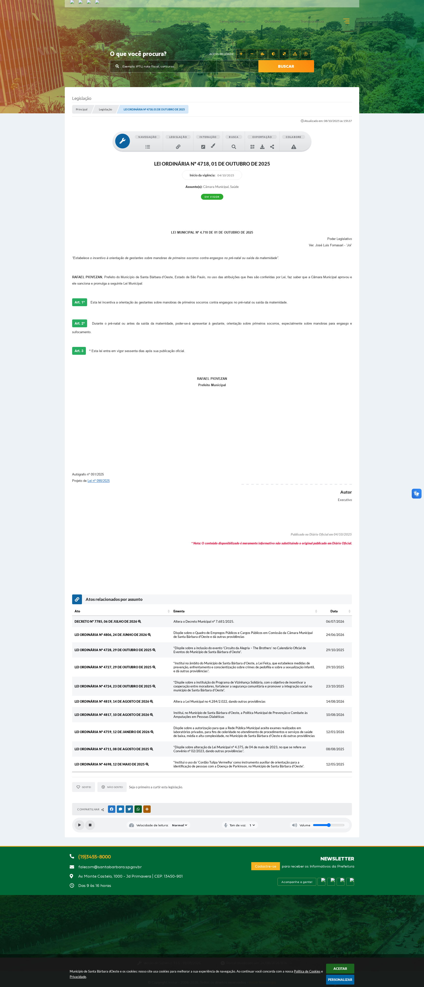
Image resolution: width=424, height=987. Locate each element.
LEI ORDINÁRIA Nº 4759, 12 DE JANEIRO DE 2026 (112, 732)
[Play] (79, 825)
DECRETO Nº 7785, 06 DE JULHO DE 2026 (106, 621)
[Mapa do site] (295, 54)
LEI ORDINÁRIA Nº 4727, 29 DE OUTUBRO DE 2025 (113, 667)
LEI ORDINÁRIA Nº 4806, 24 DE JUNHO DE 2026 (111, 635)
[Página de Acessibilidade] (306, 54)
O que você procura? (138, 54)
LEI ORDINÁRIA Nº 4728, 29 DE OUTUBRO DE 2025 (113, 650)
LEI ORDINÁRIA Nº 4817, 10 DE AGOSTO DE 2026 (112, 715)
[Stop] (90, 825)
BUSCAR (286, 66)
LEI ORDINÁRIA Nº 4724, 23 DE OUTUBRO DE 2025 (113, 686)
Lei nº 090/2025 (99, 481)
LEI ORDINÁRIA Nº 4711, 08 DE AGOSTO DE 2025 (112, 749)
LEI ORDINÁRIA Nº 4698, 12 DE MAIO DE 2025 (110, 764)
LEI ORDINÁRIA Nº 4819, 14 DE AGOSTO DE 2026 (112, 701)
